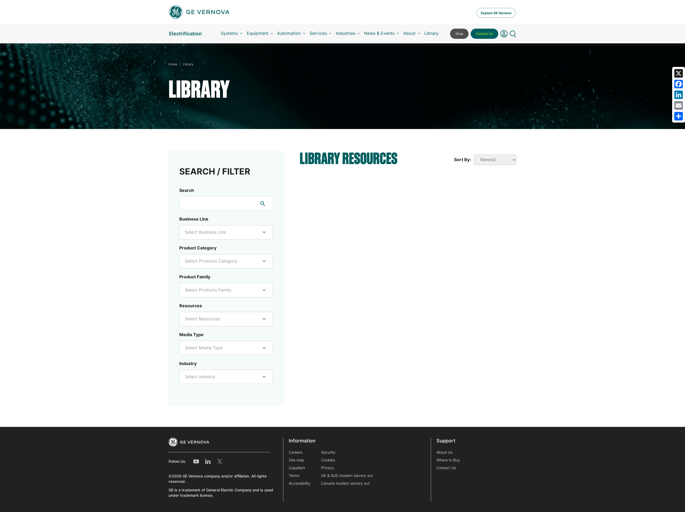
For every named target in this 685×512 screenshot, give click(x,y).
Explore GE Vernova (496, 13)
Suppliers (297, 468)
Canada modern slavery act (345, 483)
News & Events (379, 33)
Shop (459, 34)
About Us (444, 452)
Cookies (328, 460)
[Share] (678, 116)
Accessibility (299, 483)
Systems (229, 33)
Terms (294, 475)
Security (328, 452)
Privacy (327, 468)
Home (173, 64)
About (409, 33)
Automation (289, 33)
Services (318, 33)
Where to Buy (448, 460)
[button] (504, 33)
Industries (345, 33)
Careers (295, 452)
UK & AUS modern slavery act (347, 475)
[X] (678, 73)
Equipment (257, 33)
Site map (296, 460)
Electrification (185, 33)
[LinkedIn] (678, 94)
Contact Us (484, 34)
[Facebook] (678, 84)
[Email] (678, 105)
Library (431, 33)
